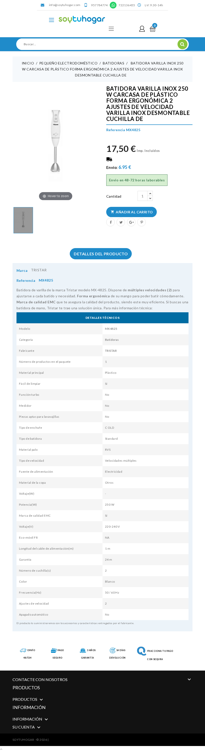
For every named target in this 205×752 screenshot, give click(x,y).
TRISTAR (39, 270)
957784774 (99, 5)
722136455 (126, 5)
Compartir (110, 222)
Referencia (25, 280)
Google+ (131, 222)
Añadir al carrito (132, 212)
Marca (22, 270)
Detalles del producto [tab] (101, 253)
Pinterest (141, 222)
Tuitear (120, 222)
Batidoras (112, 340)
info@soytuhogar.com (64, 5)
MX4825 (111, 329)
